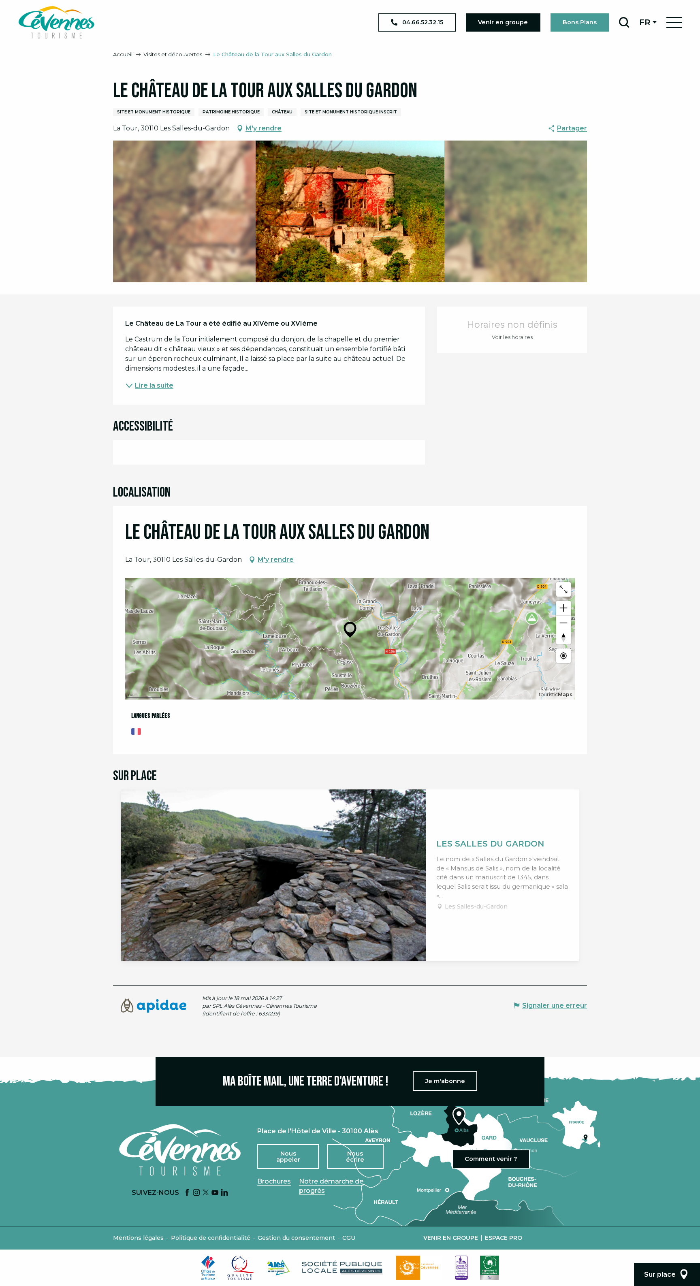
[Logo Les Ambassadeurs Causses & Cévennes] (461, 1268)
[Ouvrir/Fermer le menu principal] (674, 22)
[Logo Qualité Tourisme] (241, 1268)
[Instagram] (196, 1193)
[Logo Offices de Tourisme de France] (208, 1268)
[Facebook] (187, 1193)
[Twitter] (206, 1193)
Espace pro (503, 1238)
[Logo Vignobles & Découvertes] (489, 1268)
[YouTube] (215, 1193)
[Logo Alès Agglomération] (278, 1267)
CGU (348, 1238)
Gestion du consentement (296, 1238)
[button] (624, 22)
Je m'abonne (445, 1081)
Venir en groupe (450, 1238)
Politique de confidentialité (210, 1238)
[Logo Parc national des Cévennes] (419, 1268)
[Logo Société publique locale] (343, 1267)
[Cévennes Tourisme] (56, 22)
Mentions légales (138, 1238)
